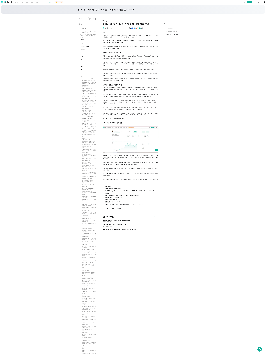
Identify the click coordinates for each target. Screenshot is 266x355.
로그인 (243, 2)
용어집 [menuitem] (80, 24)
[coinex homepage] (5, 2)
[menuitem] (88, 31)
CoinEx (118, 199)
